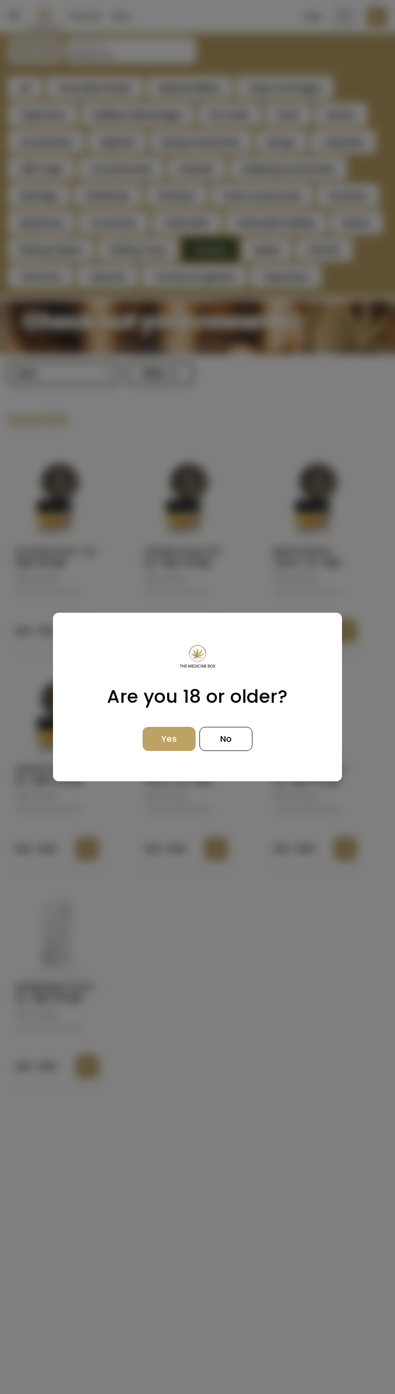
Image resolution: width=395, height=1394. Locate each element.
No (226, 739)
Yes (169, 739)
